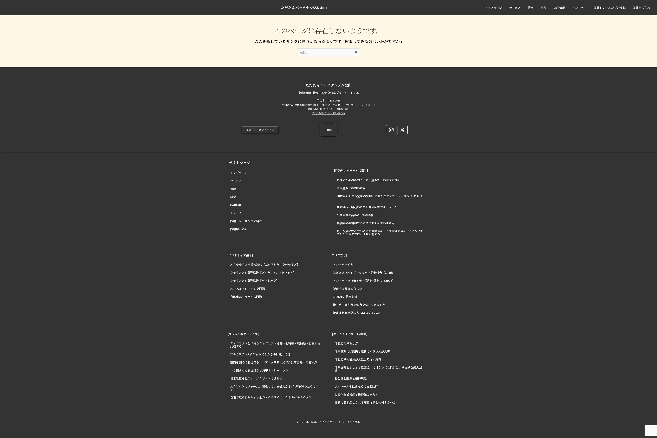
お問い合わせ (337, 113)
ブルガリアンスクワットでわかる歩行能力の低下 (261, 354)
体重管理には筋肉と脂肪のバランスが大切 (362, 351)
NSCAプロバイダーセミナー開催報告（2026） (364, 272)
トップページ (493, 7)
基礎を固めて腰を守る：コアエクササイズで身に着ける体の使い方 (273, 362)
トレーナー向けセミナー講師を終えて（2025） (364, 280)
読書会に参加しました (347, 288)
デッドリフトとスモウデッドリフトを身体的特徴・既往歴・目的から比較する (275, 344)
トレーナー (579, 7)
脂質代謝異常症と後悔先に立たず (356, 394)
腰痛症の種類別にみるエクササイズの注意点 (366, 223)
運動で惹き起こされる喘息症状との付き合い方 (365, 402)
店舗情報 (559, 7)
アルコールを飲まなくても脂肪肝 (356, 386)
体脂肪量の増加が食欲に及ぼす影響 (358, 359)
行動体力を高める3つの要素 (355, 215)
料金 (543, 7)
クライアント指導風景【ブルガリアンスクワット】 (263, 272)
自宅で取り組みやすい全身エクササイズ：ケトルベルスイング (270, 397)
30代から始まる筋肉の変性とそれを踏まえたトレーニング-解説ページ (379, 197)
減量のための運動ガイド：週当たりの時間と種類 (368, 180)
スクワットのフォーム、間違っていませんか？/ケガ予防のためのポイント (274, 387)
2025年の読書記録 (345, 296)
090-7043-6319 (320, 113)
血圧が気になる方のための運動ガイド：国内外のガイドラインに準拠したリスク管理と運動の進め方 (380, 232)
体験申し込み (641, 7)
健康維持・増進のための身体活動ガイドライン (367, 207)
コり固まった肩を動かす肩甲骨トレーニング (259, 370)
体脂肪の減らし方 (346, 343)
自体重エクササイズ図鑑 (246, 296)
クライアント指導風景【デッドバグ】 (254, 280)
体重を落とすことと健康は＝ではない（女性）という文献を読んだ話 (378, 368)
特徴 (530, 7)
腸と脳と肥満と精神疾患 (351, 378)
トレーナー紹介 (343, 264)
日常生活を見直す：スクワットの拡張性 (256, 378)
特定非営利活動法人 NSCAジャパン (356, 313)
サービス (515, 7)
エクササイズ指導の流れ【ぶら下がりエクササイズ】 (265, 264)
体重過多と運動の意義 (351, 188)
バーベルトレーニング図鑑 (247, 288)
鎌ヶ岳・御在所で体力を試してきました (359, 304)
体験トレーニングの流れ (610, 7)
